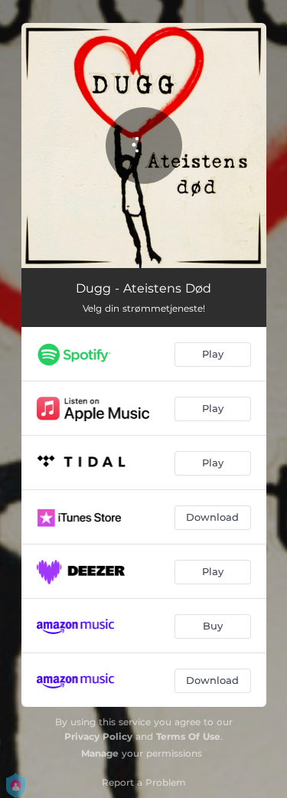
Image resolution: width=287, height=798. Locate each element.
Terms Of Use (188, 736)
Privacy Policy (98, 736)
